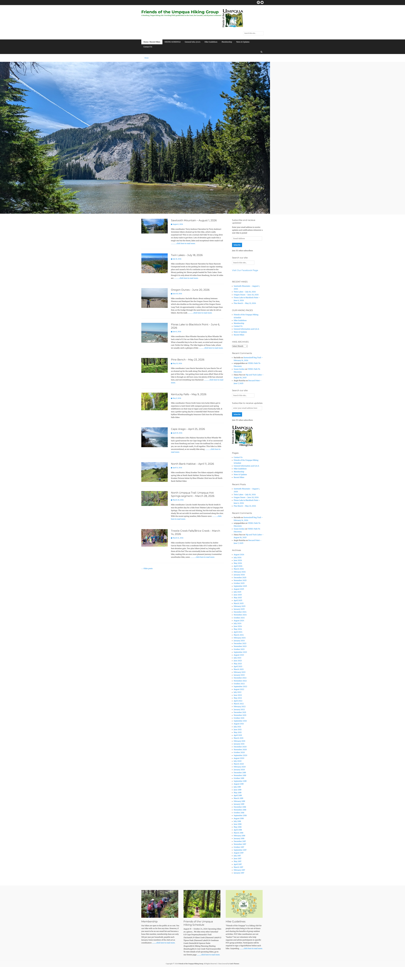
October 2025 (239, 583)
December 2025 (240, 577)
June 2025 (238, 595)
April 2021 (238, 735)
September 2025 (240, 586)
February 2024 (240, 638)
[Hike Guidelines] (245, 904)
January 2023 (239, 675)
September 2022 (240, 686)
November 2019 (240, 775)
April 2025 (238, 600)
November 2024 (240, 615)
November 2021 (240, 715)
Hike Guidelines (211, 42)
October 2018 (239, 813)
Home (146, 58)
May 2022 (238, 698)
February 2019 (239, 801)
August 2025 (239, 589)
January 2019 (239, 804)
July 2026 (237, 557)
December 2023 (240, 643)
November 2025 (240, 580)
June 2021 (238, 729)
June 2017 (237, 858)
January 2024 (239, 641)
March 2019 (238, 798)
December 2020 (240, 747)
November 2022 (240, 681)
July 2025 (237, 592)
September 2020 (240, 755)
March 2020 (239, 764)
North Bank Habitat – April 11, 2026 (192, 463)
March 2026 (239, 569)
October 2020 (239, 752)
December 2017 (240, 841)
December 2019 (240, 772)
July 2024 (237, 623)
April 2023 (238, 666)
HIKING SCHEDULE (173, 42)
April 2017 (238, 864)
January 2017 (239, 873)
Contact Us (147, 47)
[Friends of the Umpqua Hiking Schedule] (202, 904)
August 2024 (239, 620)
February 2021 (239, 741)
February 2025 (239, 606)
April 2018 (238, 830)
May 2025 (238, 598)
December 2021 (240, 712)
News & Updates (242, 42)
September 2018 (240, 815)
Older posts (147, 568)
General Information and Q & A (246, 329)
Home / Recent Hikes (151, 42)
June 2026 (238, 560)
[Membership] (160, 904)
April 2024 (238, 632)
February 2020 (240, 767)
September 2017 (240, 850)
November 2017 (240, 844)
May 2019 (237, 793)
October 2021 (239, 718)
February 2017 (239, 870)
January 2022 (239, 709)
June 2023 (238, 661)
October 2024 (239, 618)
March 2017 (238, 867)
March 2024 (239, 635)
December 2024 (240, 612)
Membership (227, 42)
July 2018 (237, 821)
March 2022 (239, 704)
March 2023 (239, 669)
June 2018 (238, 824)
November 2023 (240, 646)
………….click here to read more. (183, 243)
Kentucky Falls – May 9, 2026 (188, 394)
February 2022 (240, 706)
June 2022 (238, 695)
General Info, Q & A (192, 42)
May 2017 (237, 861)
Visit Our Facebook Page (245, 270)
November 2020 (240, 749)
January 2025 (239, 609)
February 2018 (239, 836)
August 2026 (239, 554)
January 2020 (239, 770)
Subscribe (237, 245)
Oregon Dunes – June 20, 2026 (190, 289)
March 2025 (239, 603)
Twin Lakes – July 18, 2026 (187, 255)
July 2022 (237, 692)
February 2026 (240, 572)
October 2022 (239, 684)
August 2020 (239, 758)
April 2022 (238, 701)
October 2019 (239, 778)
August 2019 (239, 784)
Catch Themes (234, 964)
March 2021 (238, 738)
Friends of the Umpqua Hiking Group (180, 11)
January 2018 (239, 838)
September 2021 (240, 721)
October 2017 (239, 847)
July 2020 (237, 761)
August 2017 (239, 853)
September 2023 (240, 652)
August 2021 (239, 724)
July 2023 (237, 658)
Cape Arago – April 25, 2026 (188, 429)
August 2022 (239, 689)
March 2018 (238, 833)
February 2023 (239, 672)
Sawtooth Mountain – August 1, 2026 (194, 220)
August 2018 (239, 818)
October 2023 (239, 649)
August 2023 (239, 655)
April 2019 (238, 795)
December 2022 (240, 678)
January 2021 (239, 744)
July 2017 (237, 856)
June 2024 (238, 626)
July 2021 (237, 727)
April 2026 (238, 566)
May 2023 (238, 664)
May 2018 (238, 827)
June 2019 (237, 790)
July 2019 (237, 787)
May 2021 (238, 732)
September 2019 (240, 781)
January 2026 (239, 575)
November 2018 (240, 810)
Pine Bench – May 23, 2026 (187, 359)
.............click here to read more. (163, 943)
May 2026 (238, 563)
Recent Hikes (239, 335)
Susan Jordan (239, 369)
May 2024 (238, 629)
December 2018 (240, 807)
